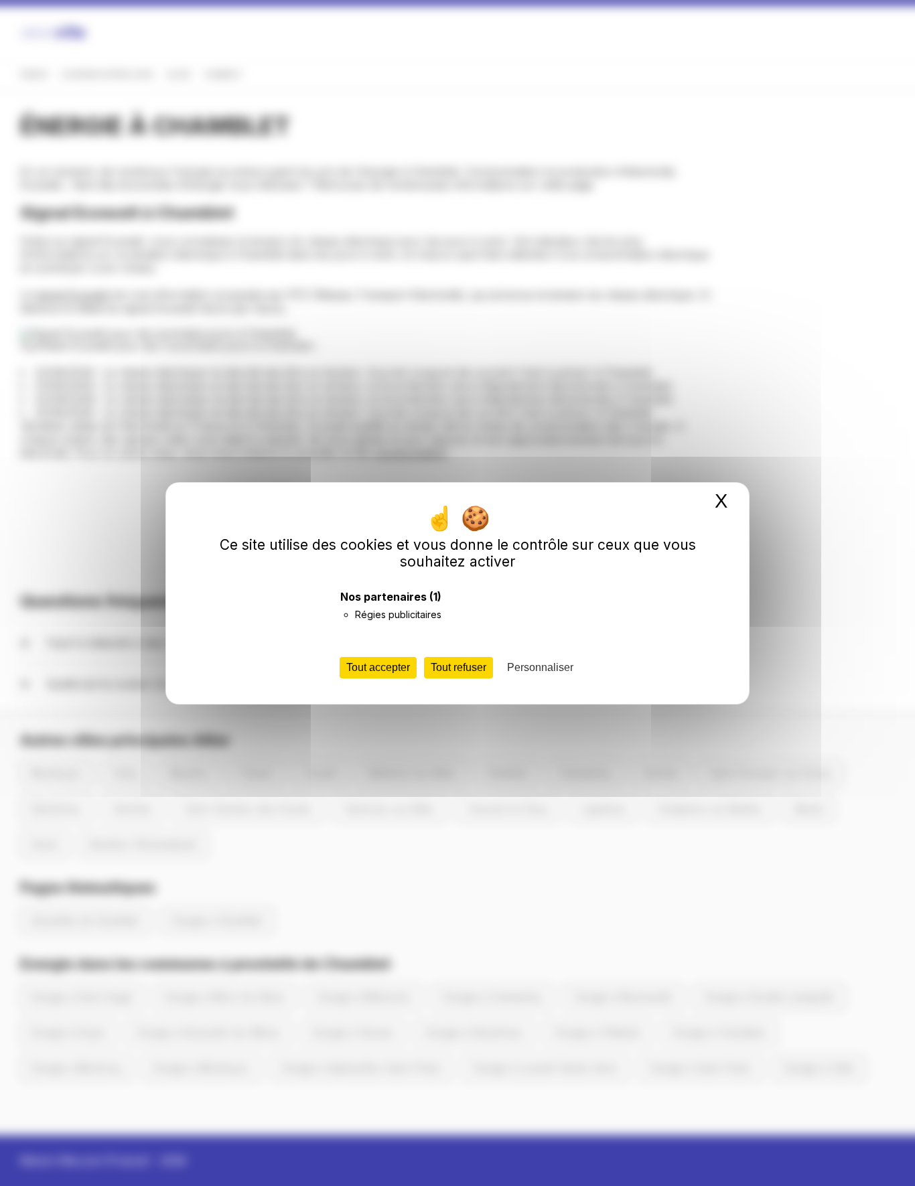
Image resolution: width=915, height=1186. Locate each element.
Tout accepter (378, 667)
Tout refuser (458, 667)
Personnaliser (540, 667)
